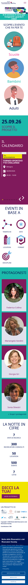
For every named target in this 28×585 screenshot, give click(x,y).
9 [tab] (16, 199)
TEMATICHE (7, 232)
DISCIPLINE (7, 263)
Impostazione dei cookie (13, 573)
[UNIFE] (17, 512)
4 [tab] (7, 199)
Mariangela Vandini (14, 340)
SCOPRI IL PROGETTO (6, 128)
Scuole (14, 54)
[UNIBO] (11, 512)
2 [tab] (4, 199)
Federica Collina (14, 307)
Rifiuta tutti (13, 577)
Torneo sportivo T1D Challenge (13, 161)
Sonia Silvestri (14, 407)
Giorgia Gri (14, 374)
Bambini (14, 81)
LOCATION (7, 247)
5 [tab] (9, 199)
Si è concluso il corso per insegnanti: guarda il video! (14, 17)
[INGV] (17, 517)
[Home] (8, 3)
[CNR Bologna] (4, 512)
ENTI (21, 232)
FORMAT (21, 247)
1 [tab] (2, 199)
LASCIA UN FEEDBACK (10, 496)
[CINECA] (24, 511)
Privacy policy (6, 568)
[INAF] (4, 517)
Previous (20, 199)
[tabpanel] (14, 164)
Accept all (13, 581)
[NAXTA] (24, 517)
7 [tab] (13, 199)
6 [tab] (11, 199)
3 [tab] (6, 199)
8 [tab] (14, 199)
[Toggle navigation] (25, 2)
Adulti (14, 108)
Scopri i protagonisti (18, 414)
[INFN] (11, 517)
